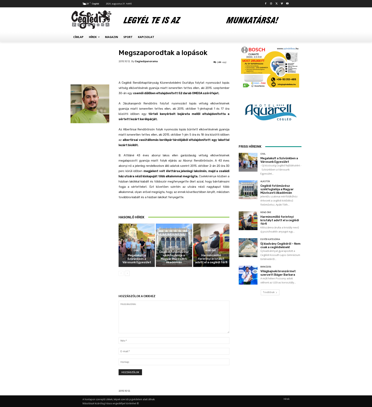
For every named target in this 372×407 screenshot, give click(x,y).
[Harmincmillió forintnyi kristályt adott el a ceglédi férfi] (211, 245)
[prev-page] (121, 273)
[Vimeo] (282, 4)
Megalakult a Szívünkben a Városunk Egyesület (136, 259)
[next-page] (127, 273)
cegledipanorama (146, 61)
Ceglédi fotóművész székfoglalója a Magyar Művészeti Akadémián (174, 257)
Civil (136, 251)
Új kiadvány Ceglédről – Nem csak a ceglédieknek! (280, 245)
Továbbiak (269, 292)
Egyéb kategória (270, 239)
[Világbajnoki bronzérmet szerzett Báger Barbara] (248, 275)
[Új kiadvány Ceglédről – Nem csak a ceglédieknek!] (248, 247)
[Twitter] (276, 4)
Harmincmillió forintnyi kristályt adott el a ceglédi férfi (211, 259)
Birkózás (265, 267)
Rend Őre (210, 251)
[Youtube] (287, 4)
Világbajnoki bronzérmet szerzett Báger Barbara (278, 272)
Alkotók (173, 247)
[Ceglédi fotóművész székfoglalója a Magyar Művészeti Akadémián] (248, 189)
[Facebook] (266, 4)
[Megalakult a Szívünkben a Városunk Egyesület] (137, 245)
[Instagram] (271, 4)
